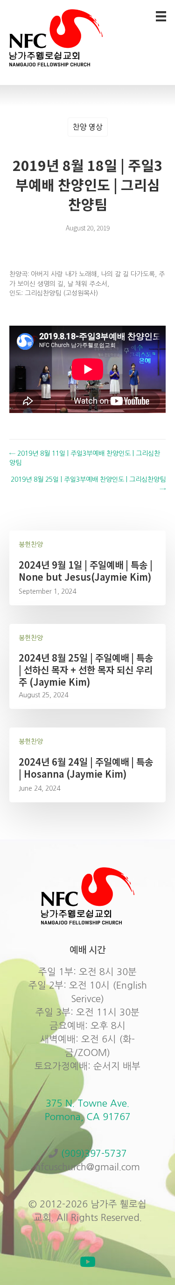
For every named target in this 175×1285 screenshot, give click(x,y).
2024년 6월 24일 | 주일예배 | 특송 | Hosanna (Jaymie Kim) (86, 767)
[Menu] (161, 16)
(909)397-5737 (94, 1153)
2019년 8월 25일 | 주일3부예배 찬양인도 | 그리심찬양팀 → (88, 484)
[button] (88, 1262)
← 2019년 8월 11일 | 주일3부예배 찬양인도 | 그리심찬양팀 (84, 458)
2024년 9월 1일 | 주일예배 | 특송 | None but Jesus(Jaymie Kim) (86, 570)
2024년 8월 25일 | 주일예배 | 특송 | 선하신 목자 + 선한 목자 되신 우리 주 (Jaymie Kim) (86, 669)
